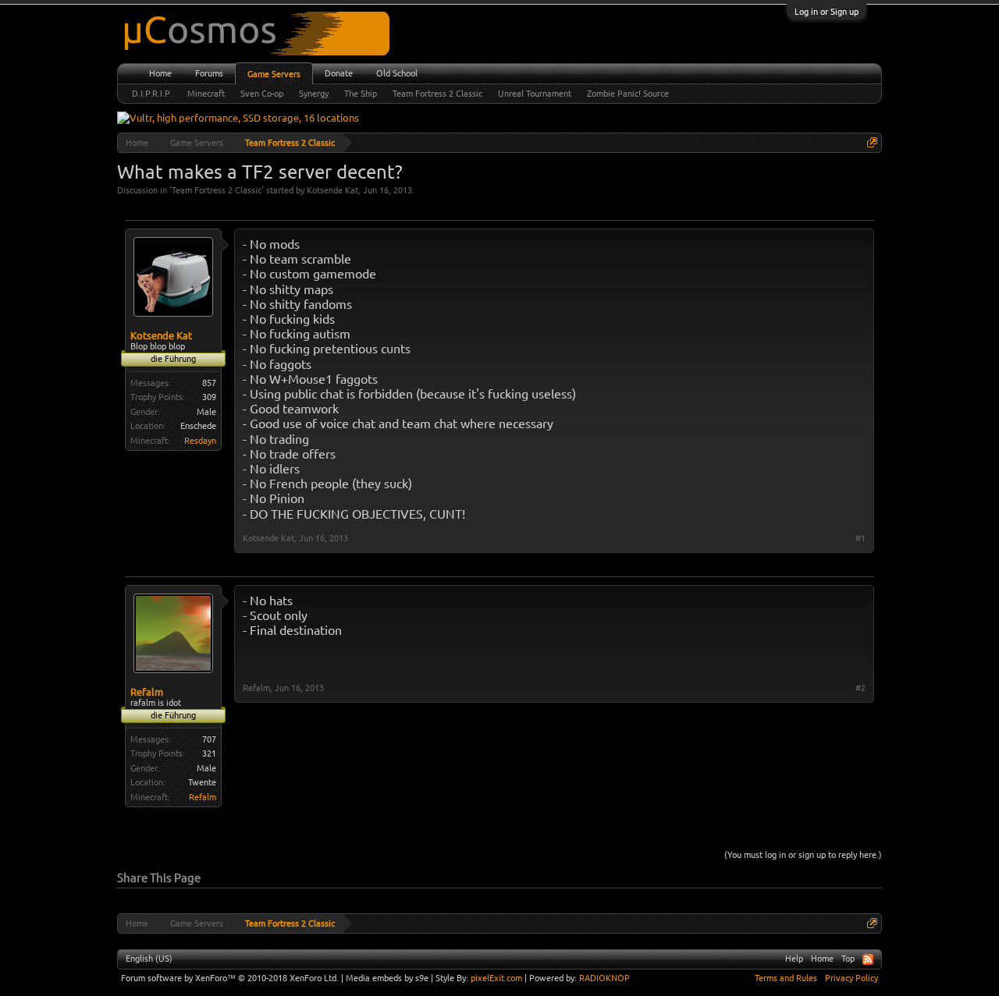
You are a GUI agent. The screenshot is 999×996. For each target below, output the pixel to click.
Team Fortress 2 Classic (216, 190)
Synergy (314, 93)
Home (160, 73)
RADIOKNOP (604, 978)
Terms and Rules (786, 978)
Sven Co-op (261, 93)
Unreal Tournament (534, 93)
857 (209, 383)
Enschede (198, 426)
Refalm (146, 691)
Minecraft (206, 93)
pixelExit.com (496, 978)
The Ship (360, 93)
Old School (397, 73)
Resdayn (200, 440)
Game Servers (273, 74)
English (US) (149, 958)
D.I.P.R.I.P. (152, 93)
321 (209, 753)
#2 (860, 688)
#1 (860, 538)
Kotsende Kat (332, 190)
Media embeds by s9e (387, 978)
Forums (209, 73)
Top (848, 958)
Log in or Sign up (827, 11)
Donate (339, 73)
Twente (202, 782)
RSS (867, 959)
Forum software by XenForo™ (230, 978)
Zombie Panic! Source (628, 93)
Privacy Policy (851, 978)
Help (794, 958)
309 (209, 397)
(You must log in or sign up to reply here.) (803, 855)
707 (209, 739)
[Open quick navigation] (872, 142)
